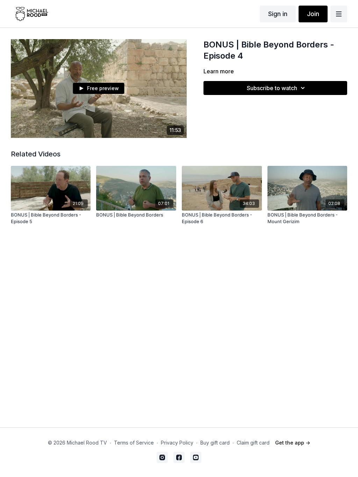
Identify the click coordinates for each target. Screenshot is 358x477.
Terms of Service (134, 443)
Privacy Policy (177, 443)
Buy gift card (215, 443)
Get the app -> (292, 443)
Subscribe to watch (272, 88)
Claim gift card (253, 443)
